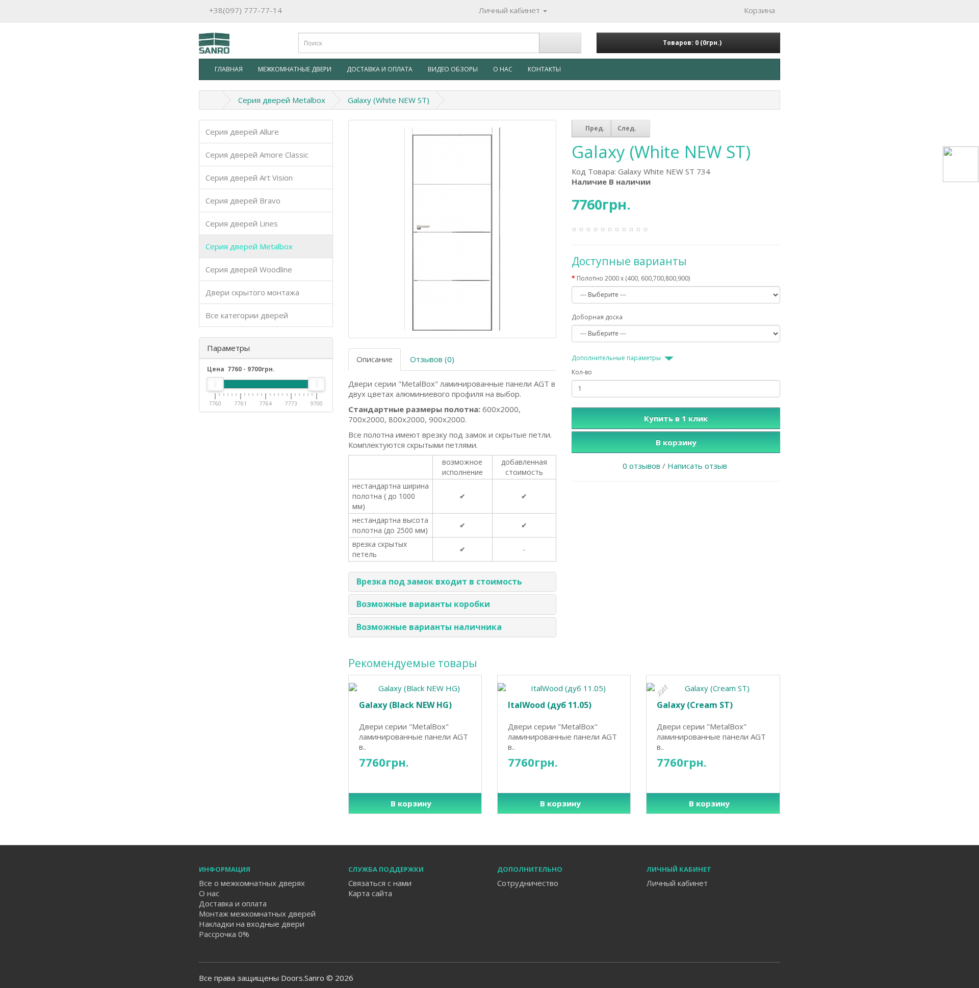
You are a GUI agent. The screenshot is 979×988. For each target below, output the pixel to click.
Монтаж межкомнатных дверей (257, 913)
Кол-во (582, 372)
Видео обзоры (453, 69)
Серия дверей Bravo (242, 200)
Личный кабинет (677, 883)
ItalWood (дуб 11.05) (549, 705)
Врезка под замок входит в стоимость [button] (439, 581)
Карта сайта (370, 893)
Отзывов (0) (432, 359)
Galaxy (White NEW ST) (388, 100)
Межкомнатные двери (294, 69)
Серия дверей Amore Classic (256, 154)
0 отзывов (641, 466)
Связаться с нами (379, 883)
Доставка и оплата (380, 69)
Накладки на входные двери (251, 924)
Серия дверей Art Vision (249, 177)
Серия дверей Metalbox (281, 100)
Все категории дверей (246, 315)
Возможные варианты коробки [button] (423, 604)
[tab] (452, 582)
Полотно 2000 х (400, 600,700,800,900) (633, 278)
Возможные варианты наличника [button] (429, 626)
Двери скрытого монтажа (252, 292)
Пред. (594, 128)
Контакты (544, 69)
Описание (374, 359)
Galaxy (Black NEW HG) (405, 705)
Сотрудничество (527, 883)
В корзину (676, 442)
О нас (502, 69)
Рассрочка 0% (224, 934)
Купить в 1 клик (676, 418)
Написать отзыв (697, 466)
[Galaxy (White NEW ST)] (452, 229)
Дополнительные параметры (616, 357)
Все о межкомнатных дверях (252, 883)
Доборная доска (597, 317)
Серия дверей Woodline (248, 269)
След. (627, 128)
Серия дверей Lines (241, 223)
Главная (229, 69)
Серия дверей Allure (242, 131)
